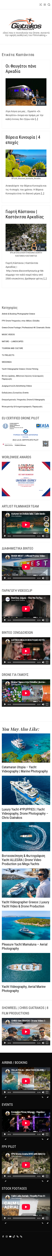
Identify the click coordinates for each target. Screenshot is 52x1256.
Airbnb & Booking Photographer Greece (18, 314)
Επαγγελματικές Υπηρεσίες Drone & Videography (23, 399)
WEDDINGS (7, 362)
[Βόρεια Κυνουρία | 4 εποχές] (26, 163)
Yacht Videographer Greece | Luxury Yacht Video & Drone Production (25, 904)
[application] (26, 524)
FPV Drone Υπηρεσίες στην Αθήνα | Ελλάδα (20, 321)
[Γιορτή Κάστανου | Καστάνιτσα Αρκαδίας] (26, 237)
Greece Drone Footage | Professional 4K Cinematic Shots (26, 327)
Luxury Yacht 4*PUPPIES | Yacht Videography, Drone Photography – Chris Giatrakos (25, 813)
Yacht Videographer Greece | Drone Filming (20, 369)
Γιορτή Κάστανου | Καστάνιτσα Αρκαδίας (25, 214)
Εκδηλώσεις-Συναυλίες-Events (15, 393)
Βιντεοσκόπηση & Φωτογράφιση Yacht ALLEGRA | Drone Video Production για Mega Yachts (23, 860)
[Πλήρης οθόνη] (47, 538)
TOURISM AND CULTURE (12, 348)
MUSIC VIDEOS (8, 334)
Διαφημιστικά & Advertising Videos (17, 386)
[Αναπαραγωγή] (5, 538)
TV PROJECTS (8, 355)
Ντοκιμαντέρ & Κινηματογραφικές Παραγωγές (22, 406)
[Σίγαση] (43, 538)
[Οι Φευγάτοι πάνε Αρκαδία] (26, 92)
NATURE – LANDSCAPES (12, 341)
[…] (36, 119)
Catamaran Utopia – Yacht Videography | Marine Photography (25, 769)
